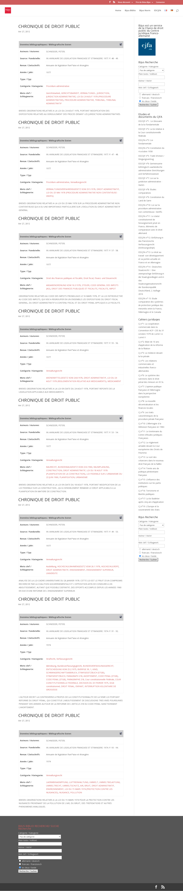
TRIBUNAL (100, 100)
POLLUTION (76, 792)
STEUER (85, 285)
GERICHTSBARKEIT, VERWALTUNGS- (78, 93)
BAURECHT (51, 467)
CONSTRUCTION (54, 470)
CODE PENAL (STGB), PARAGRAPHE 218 (65, 679)
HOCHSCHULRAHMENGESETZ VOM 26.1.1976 (78, 566)
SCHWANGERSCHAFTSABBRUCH (61, 672)
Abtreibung (51, 665)
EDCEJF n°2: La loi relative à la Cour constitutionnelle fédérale (151, 132)
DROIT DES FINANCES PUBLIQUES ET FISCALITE (74, 288)
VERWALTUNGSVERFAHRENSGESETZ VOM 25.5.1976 (71, 189)
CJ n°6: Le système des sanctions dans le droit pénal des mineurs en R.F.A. (151, 379)
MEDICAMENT (114, 381)
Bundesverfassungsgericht (69, 665)
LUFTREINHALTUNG (78, 782)
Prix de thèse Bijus (143, 2)
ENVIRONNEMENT (55, 789)
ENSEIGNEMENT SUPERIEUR (99, 569)
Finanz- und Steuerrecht (106, 278)
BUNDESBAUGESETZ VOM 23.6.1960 (75, 467)
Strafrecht (50, 658)
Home (118, 10)
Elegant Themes (36, 887)
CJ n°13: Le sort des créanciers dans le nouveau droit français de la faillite (151, 460)
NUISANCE (64, 792)
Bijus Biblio (130, 10)
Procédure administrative (57, 86)
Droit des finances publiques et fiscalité (64, 278)
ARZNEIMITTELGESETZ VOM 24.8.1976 (64, 377)
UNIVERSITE (51, 573)
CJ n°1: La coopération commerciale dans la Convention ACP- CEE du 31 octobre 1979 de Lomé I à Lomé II (151, 330)
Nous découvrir (124, 2)
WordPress (65, 887)
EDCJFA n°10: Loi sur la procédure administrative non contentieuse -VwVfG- (150, 208)
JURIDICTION (103, 93)
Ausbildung (51, 566)
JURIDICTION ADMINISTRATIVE (61, 96)
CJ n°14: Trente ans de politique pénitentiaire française (148, 472)
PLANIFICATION (67, 477)
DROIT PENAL (67, 686)
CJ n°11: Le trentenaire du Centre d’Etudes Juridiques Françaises (150, 435)
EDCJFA (157, 10)
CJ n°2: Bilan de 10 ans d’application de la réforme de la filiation (150, 345)
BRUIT (87, 785)
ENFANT (79, 686)
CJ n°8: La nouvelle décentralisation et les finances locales (148, 404)
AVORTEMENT (90, 676)
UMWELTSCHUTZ (70, 785)
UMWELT (93, 782)
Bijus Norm (144, 10)
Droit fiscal (88, 278)
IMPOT (112, 288)
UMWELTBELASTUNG (109, 782)
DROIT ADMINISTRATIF (108, 189)
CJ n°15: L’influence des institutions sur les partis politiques (149, 483)
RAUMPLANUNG (101, 467)
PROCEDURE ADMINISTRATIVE (79, 100)
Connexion (160, 2)
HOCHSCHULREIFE (110, 566)
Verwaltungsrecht (78, 182)
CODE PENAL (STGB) (108, 676)
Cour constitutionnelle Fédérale (99, 679)
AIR (81, 785)
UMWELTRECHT (53, 785)
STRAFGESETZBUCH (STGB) (91, 672)
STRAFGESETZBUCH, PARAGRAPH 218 (64, 676)
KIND (95, 669)
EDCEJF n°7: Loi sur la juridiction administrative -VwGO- (150, 181)
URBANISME (81, 477)
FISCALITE (103, 288)
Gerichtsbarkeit (53, 93)
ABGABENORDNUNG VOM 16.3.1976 (63, 285)
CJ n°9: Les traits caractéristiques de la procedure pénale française (151, 416)
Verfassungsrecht (64, 658)
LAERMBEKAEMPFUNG (57, 782)
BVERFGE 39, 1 (84, 669)
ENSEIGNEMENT (77, 569)
